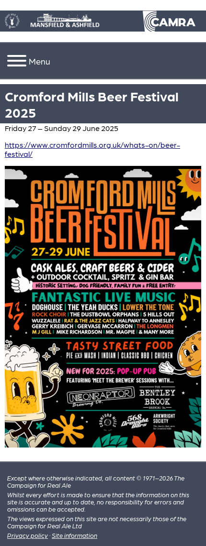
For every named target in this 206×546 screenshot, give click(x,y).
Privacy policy (27, 535)
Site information (74, 535)
